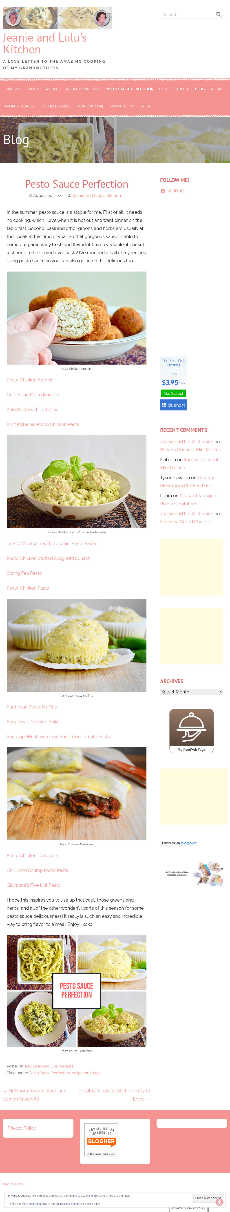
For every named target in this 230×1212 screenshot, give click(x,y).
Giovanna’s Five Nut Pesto (34, 885)
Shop (145, 106)
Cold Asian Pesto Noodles (33, 394)
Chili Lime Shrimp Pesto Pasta (37, 870)
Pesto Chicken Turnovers (32, 855)
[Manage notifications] (219, 1202)
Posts (35, 89)
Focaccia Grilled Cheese (185, 521)
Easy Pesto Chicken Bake (33, 721)
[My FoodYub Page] (191, 752)
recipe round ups (86, 1073)
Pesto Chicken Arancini (30, 380)
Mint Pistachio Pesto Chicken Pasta (43, 424)
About (182, 89)
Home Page (13, 89)
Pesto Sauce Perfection (130, 89)
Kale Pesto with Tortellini (32, 409)
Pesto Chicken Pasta (28, 588)
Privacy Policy (22, 1128)
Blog (200, 89)
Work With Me (90, 106)
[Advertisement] (191, 567)
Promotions (122, 106)
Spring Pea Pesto (24, 573)
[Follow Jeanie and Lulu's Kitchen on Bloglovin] (179, 844)
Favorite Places (18, 106)
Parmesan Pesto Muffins (32, 707)
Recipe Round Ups (83, 89)
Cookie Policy (91, 1203)
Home (164, 89)
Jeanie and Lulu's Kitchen (45, 43)
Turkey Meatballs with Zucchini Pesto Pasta (51, 543)
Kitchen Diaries (55, 106)
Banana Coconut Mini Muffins (190, 449)
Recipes (53, 89)
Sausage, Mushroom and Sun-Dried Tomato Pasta (58, 736)
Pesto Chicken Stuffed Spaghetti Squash (49, 558)
